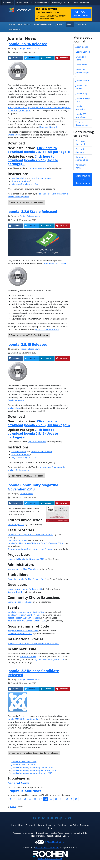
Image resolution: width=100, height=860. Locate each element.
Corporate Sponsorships (81, 142)
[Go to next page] (71, 799)
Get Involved (81, 64)
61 (61, 799)
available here (14, 134)
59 (51, 799)
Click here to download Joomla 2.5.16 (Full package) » (39, 150)
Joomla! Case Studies (81, 87)
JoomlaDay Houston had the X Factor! (25, 615)
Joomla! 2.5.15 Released (27, 344)
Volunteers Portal (80, 166)
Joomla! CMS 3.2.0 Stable (55, 263)
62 (67, 799)
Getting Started (82, 52)
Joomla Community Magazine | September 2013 (33, 770)
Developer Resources (81, 3)
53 (19, 799)
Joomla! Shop (81, 93)
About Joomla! (24, 24)
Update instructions (20, 181)
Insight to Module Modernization (23, 630)
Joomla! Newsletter (80, 107)
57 (40, 799)
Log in (66, 836)
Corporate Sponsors (80, 150)
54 (25, 799)
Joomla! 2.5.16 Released (27, 43)
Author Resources (28, 656)
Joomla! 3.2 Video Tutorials (47, 329)
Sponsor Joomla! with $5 (76, 833)
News (69, 24)
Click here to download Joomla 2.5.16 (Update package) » (33, 160)
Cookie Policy (57, 833)
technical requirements (41, 178)
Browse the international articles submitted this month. (33, 643)
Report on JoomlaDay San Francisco (24, 617)
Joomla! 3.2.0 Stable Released (32, 211)
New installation (18, 178)
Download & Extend (23, 3)
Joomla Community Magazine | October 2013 (32, 767)
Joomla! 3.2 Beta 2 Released (23, 761)
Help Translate (38, 836)
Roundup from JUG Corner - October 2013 (27, 620)
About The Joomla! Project (82, 71)
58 (46, 799)
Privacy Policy (42, 833)
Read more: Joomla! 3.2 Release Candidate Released (34, 753)
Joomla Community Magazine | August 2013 (31, 773)
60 (56, 799)
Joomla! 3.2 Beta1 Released (23, 764)
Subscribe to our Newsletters (83, 179)
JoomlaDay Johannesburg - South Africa (26, 612)
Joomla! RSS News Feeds (80, 115)
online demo (45, 193)
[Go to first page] (10, 799)
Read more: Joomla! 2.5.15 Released (26, 475)
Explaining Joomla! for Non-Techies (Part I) (27, 579)
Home (12, 24)
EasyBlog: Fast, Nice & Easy (20, 602)
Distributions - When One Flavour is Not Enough (30, 549)
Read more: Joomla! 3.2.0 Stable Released (29, 335)
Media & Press (15, 29)
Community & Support (60, 3)
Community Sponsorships (81, 158)
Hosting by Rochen (50, 858)
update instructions (37, 168)
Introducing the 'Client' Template (23, 569)
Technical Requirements (82, 123)
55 (30, 799)
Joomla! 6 (60, 24)
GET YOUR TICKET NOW (81, 13)
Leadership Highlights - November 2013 (26, 559)
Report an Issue (54, 836)
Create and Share (80, 58)
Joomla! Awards (82, 80)
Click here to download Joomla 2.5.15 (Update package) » (33, 433)
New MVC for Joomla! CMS (20, 633)
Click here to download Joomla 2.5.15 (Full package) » (39, 423)
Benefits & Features (43, 24)
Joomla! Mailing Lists (82, 100)
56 (35, 799)
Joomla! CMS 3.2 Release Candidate (24, 719)
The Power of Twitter (17, 540)
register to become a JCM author (49, 659)
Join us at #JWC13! (16, 524)
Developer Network (48, 127)
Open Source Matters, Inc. (47, 847)
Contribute (81, 24)
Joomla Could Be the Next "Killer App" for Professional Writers (36, 543)
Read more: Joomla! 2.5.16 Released (26, 202)
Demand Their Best (16, 592)
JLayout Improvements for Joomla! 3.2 (25, 589)
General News (26, 493)
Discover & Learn (41, 3)
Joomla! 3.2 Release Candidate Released (33, 672)
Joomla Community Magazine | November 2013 (34, 487)
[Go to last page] (76, 799)
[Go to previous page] (15, 799)
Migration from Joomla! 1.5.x (24, 184)
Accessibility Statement (23, 833)
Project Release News (30, 48)
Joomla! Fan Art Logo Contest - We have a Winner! (30, 534)
